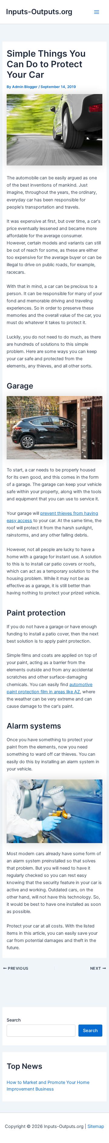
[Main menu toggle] (96, 12)
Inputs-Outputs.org (39, 11)
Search (14, 1019)
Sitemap (96, 1126)
